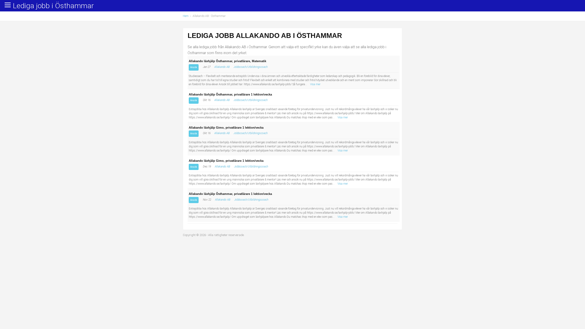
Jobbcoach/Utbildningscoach (251, 67)
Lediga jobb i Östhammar (53, 6)
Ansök (193, 67)
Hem (186, 16)
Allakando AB (222, 67)
